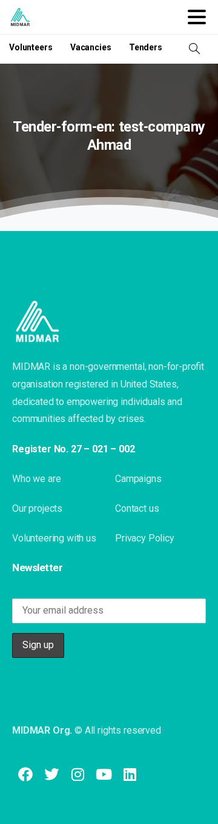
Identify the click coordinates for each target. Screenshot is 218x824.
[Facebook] (25, 775)
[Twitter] (51, 775)
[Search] (194, 49)
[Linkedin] (130, 775)
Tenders (145, 47)
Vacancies (90, 47)
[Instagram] (77, 775)
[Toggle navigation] (197, 17)
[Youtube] (104, 775)
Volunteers (30, 47)
